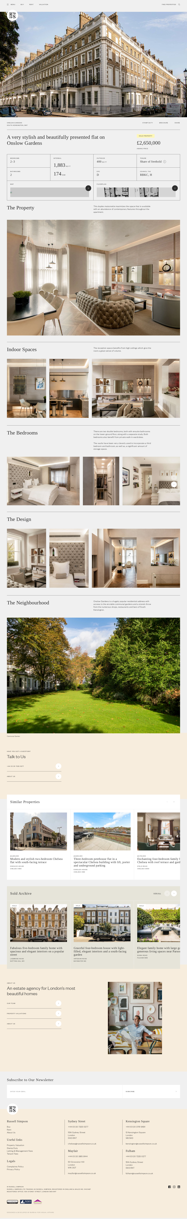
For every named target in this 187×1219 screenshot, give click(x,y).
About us (11, 776)
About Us (11, 1024)
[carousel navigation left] (174, 477)
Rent (31, 4)
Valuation (43, 4)
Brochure (163, 123)
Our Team (11, 1003)
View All (157, 893)
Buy (22, 4)
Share (177, 123)
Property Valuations (16, 1013)
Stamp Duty (148, 123)
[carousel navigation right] (174, 484)
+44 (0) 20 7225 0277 (15, 766)
